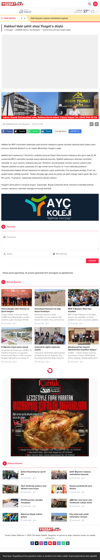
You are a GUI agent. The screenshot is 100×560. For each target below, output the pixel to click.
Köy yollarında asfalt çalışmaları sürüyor (79, 515)
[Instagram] (41, 543)
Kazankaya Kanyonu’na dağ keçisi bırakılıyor (48, 310)
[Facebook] (32, 543)
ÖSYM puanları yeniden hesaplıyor (32, 501)
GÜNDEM (18, 30)
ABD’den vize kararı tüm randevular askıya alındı (81, 501)
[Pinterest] (54, 543)
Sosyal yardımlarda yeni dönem (81, 487)
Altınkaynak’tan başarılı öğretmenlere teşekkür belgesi (82, 348)
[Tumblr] (68, 543)
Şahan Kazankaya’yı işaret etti (33, 473)
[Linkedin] (45, 543)
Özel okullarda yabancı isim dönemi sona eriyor (33, 487)
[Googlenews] (59, 543)
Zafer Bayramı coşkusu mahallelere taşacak (49, 18)
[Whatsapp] (63, 543)
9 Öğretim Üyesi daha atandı (14, 347)
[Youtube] (50, 543)
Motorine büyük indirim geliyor (31, 515)
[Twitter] (37, 543)
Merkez (26, 30)
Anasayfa (9, 30)
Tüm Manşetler (34, 30)
